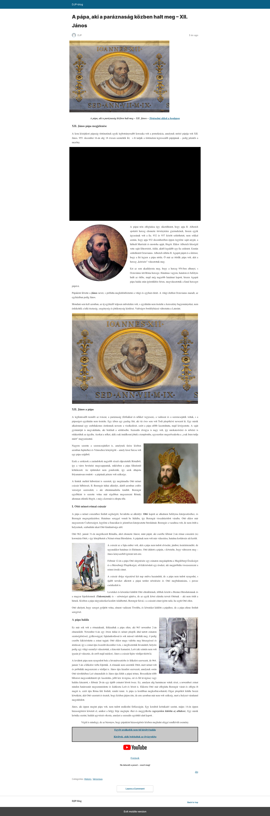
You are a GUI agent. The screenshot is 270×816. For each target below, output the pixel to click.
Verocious (97, 779)
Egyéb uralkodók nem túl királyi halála (135, 729)
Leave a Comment (135, 788)
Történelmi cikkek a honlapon (164, 118)
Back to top (192, 802)
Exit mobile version (135, 811)
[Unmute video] (135, 184)
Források (135, 758)
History (87, 779)
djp (196, 771)
